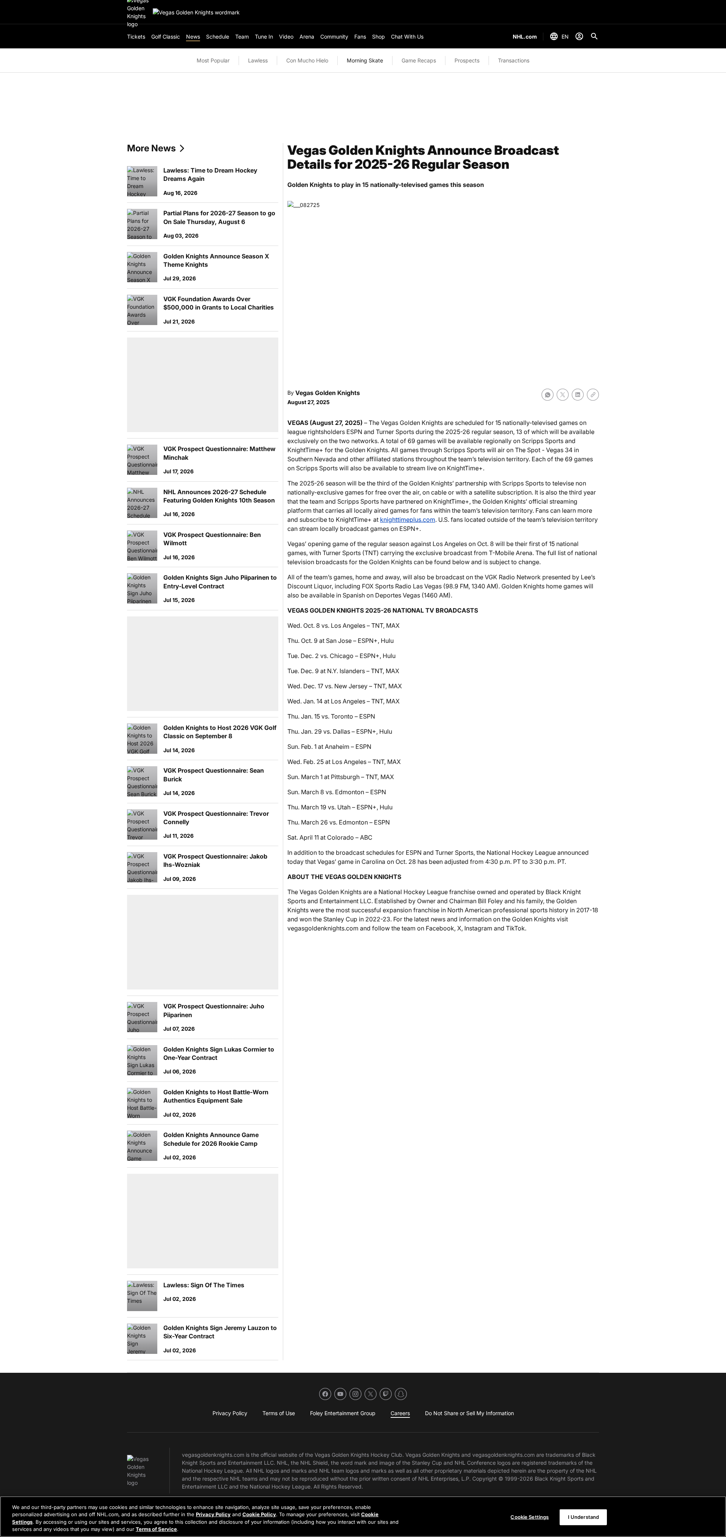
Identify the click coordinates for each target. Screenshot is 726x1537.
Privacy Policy (213, 1514)
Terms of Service (156, 1529)
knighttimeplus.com (407, 519)
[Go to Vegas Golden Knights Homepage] (196, 12)
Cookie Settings (529, 1517)
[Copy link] (593, 395)
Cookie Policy (259, 1514)
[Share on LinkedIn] (578, 395)
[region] (363, 1516)
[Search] (594, 36)
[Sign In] (579, 36)
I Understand (583, 1517)
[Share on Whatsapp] (547, 395)
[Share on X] (563, 395)
